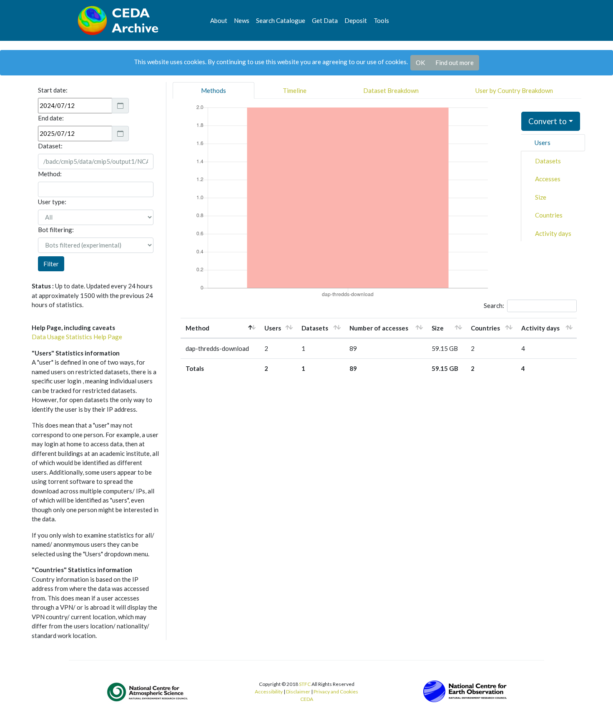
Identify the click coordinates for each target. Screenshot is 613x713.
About (218, 20)
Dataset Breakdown (391, 90)
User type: (52, 201)
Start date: (53, 90)
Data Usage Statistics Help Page (77, 336)
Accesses (547, 179)
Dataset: (50, 146)
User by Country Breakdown (514, 90)
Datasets (548, 161)
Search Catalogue (280, 20)
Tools (381, 20)
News (241, 20)
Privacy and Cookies (336, 691)
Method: (50, 174)
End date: (51, 118)
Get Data (325, 20)
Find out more (454, 62)
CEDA (306, 699)
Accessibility (269, 691)
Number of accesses (378, 328)
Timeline (294, 90)
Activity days (553, 233)
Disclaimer (298, 691)
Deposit (355, 20)
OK (420, 62)
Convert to (547, 121)
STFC (305, 684)
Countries (549, 215)
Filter (51, 264)
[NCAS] (148, 691)
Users (542, 142)
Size (540, 197)
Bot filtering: (56, 229)
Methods (213, 90)
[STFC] (465, 690)
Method (197, 328)
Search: (494, 305)
